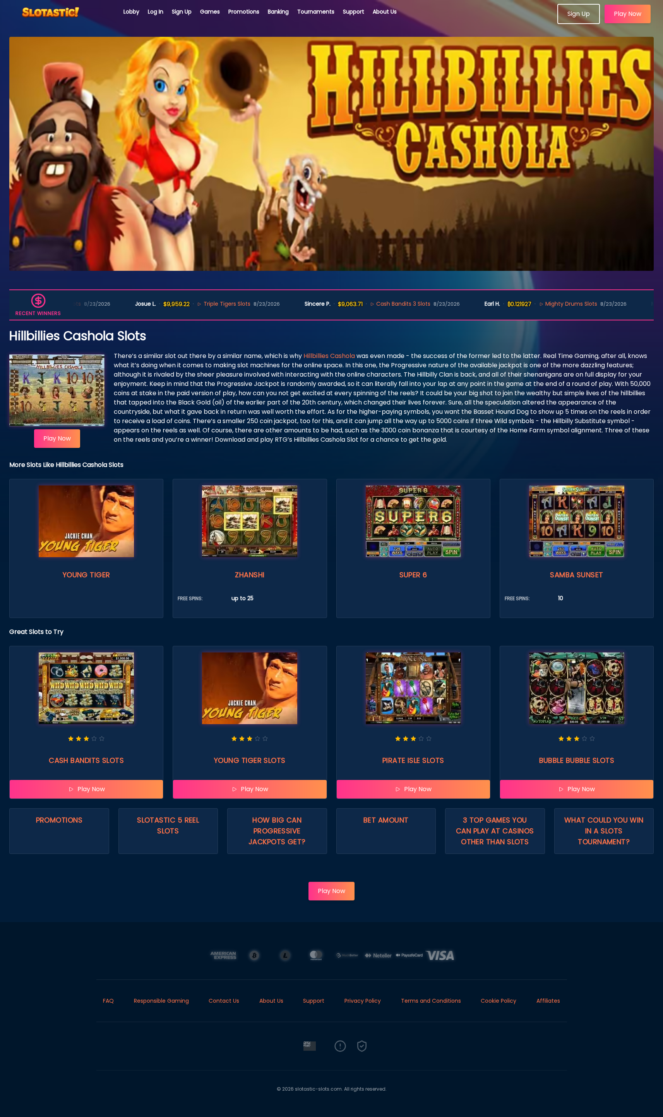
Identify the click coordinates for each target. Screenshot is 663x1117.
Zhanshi (249, 575)
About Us (385, 11)
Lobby (131, 11)
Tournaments (315, 11)
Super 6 (413, 575)
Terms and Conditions (431, 1001)
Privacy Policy (362, 1001)
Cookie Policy (498, 1001)
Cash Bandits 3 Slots (359, 304)
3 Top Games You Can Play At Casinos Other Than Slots (495, 831)
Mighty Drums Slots (527, 304)
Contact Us (224, 1001)
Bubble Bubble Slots (577, 760)
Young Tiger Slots (250, 760)
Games (210, 11)
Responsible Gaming (161, 1001)
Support (353, 11)
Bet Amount (386, 820)
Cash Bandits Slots (86, 760)
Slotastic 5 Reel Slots (168, 825)
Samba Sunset (576, 575)
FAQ (108, 1001)
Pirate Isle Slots (413, 760)
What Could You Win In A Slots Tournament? (604, 831)
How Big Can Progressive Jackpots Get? (277, 831)
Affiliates (548, 1001)
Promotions (243, 11)
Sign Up (182, 11)
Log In (155, 11)
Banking (278, 11)
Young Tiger (86, 575)
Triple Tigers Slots (182, 304)
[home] (61, 21)
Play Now (627, 13)
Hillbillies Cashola (329, 355)
